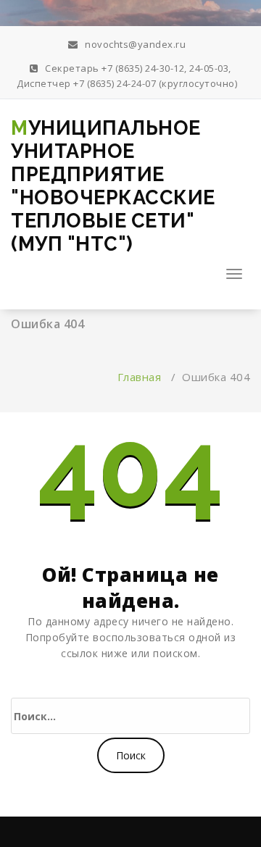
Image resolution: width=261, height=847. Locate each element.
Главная (139, 377)
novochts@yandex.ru (134, 44)
